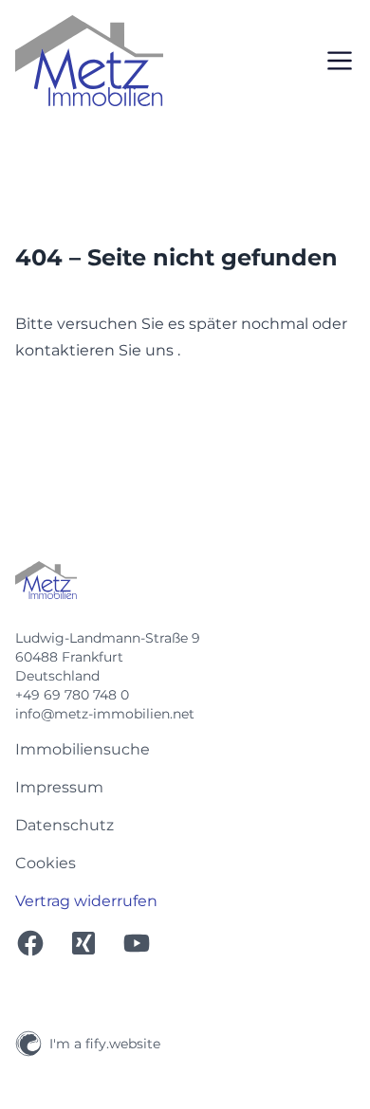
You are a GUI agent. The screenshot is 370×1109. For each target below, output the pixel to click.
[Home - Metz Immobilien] (89, 60)
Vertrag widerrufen (86, 901)
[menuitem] (185, 749)
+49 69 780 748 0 (72, 694)
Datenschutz (64, 825)
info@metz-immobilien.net (104, 713)
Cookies (45, 863)
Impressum (59, 787)
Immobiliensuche (82, 749)
